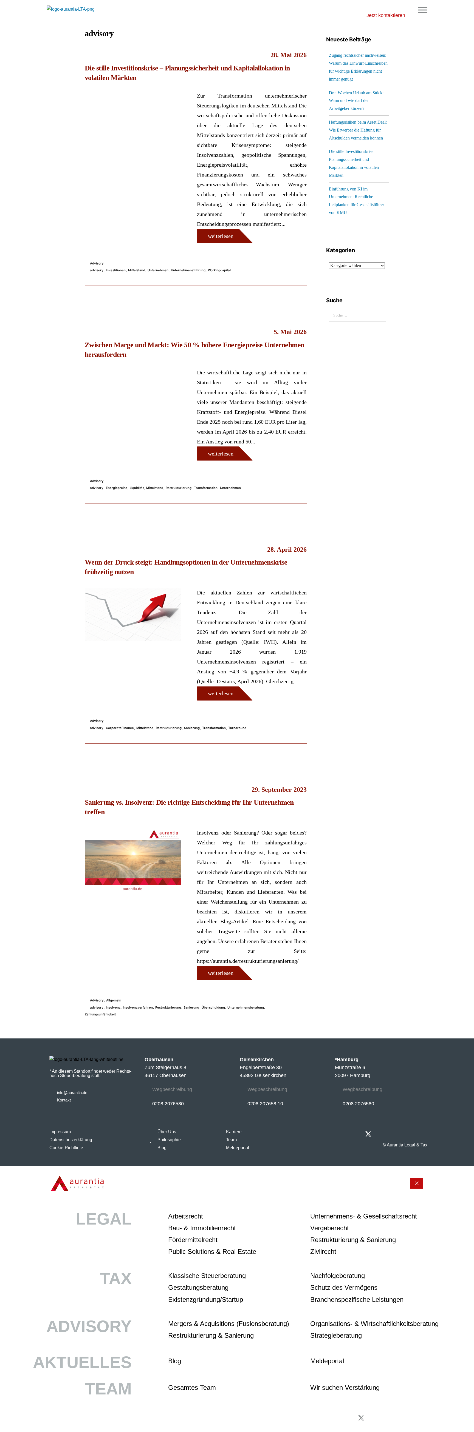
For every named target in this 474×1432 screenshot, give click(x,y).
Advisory (97, 263)
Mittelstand (136, 270)
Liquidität (137, 488)
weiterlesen (220, 236)
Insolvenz (113, 1007)
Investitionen (116, 270)
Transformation (206, 488)
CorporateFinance (120, 728)
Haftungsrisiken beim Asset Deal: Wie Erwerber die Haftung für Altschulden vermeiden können (358, 130)
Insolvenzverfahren (138, 1007)
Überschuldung (213, 1007)
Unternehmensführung (188, 270)
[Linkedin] (424, 1133)
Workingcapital (219, 270)
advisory (96, 270)
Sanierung (192, 728)
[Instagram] (410, 1133)
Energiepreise (116, 488)
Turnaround (237, 728)
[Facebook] (396, 1133)
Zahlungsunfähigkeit (100, 1014)
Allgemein (113, 1000)
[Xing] (382, 1133)
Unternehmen (158, 270)
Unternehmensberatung (245, 1007)
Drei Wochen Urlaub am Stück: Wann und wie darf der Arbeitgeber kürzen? (356, 100)
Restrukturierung (178, 488)
